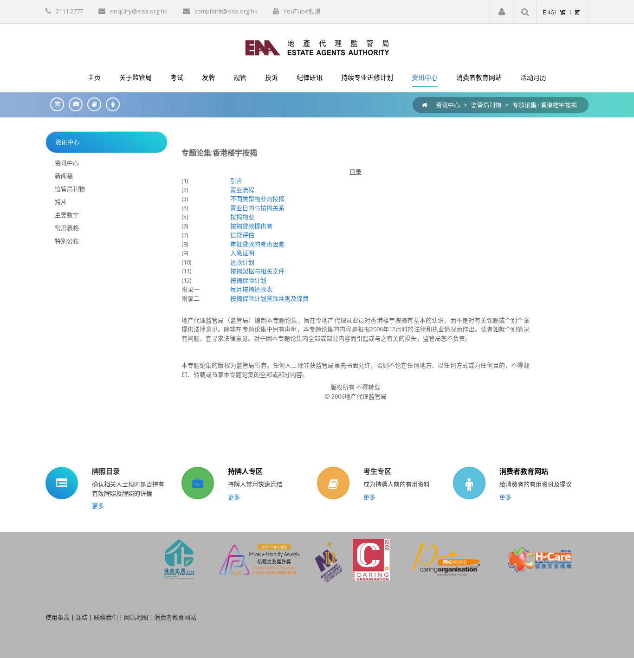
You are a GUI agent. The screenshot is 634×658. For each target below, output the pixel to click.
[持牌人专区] (73, 104)
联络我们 (106, 617)
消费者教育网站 (523, 471)
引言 (236, 180)
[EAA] (317, 47)
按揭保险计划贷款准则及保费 (269, 298)
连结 (82, 617)
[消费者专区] (110, 104)
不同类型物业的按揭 (257, 198)
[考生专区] (92, 104)
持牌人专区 (245, 471)
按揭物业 (242, 217)
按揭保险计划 (248, 280)
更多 (98, 506)
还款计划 (242, 262)
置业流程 (242, 190)
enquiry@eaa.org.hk (139, 11)
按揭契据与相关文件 (257, 271)
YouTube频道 (302, 11)
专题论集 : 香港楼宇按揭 (544, 105)
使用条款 (57, 617)
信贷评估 (242, 235)
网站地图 (136, 617)
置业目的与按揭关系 (257, 208)
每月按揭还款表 (251, 289)
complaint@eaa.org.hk (226, 11)
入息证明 (242, 253)
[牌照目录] (54, 104)
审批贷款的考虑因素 (257, 244)
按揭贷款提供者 (251, 226)
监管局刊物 (486, 105)
